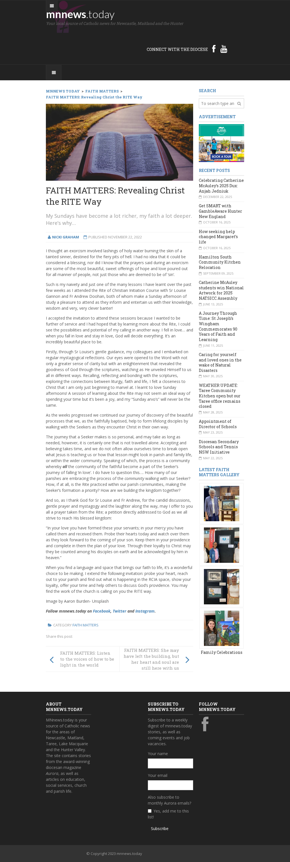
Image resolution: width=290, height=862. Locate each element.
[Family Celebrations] (221, 503)
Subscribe (160, 828)
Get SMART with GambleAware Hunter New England (220, 211)
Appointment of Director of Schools (218, 424)
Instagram (145, 611)
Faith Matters (85, 625)
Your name (158, 753)
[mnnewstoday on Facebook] (214, 48)
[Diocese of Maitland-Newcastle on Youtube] (223, 48)
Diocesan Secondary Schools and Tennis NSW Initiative (219, 447)
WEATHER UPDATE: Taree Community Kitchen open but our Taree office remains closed (219, 396)
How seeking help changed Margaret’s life (218, 237)
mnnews (80, 13)
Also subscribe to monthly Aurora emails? (169, 800)
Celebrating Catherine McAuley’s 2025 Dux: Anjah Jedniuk (221, 185)
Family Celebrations (221, 652)
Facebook (101, 611)
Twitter (119, 611)
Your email (157, 775)
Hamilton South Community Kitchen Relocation (220, 262)
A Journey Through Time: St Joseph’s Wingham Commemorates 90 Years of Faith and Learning (218, 326)
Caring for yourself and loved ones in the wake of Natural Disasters (220, 362)
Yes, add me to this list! (168, 814)
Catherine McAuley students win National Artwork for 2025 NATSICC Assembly (221, 290)
